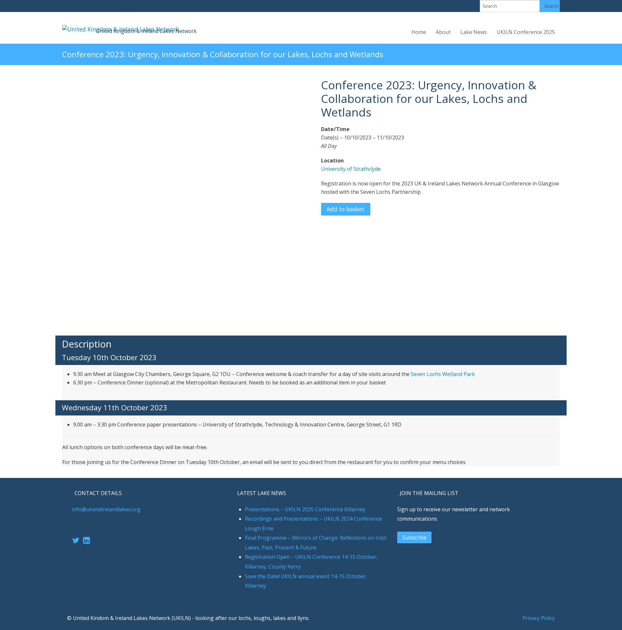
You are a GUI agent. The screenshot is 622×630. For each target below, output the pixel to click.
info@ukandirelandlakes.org (106, 509)
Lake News (473, 32)
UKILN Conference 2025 (526, 32)
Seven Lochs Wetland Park (443, 374)
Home (418, 32)
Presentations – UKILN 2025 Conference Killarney (305, 509)
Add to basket (345, 209)
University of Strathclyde (351, 168)
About (443, 32)
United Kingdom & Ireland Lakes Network (146, 31)
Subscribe (414, 537)
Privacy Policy (539, 618)
